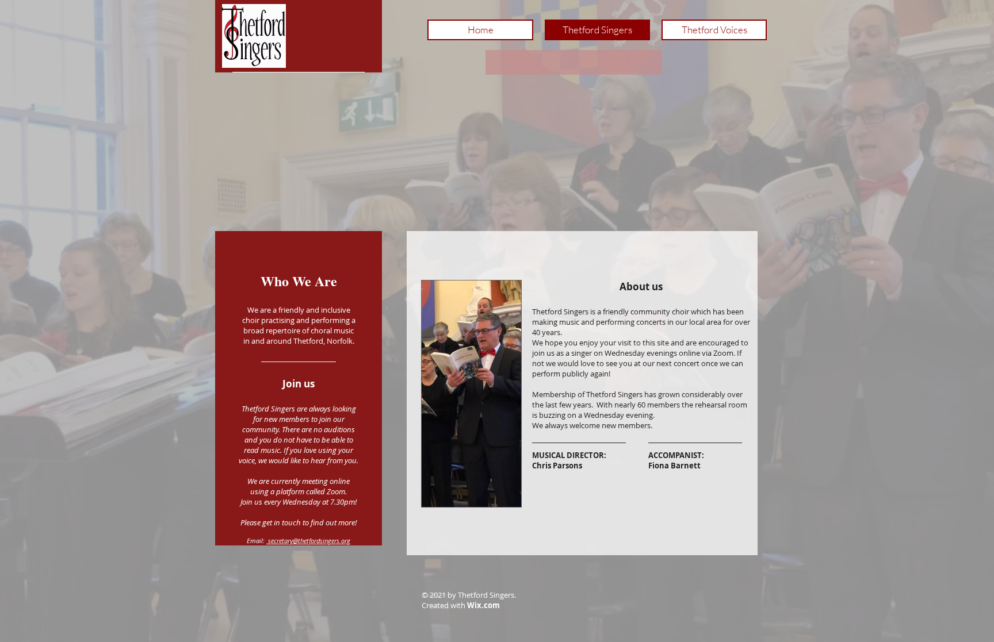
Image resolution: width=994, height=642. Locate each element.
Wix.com (483, 605)
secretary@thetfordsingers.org (308, 540)
